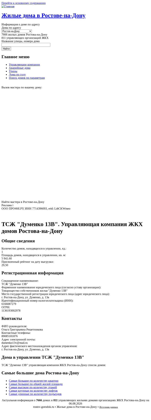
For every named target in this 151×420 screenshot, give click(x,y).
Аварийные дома (19, 67)
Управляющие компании (24, 64)
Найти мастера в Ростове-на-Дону (22, 201)
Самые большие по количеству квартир (33, 380)
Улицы (13, 71)
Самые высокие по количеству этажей (33, 387)
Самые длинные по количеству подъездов (35, 394)
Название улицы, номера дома (20, 41)
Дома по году (17, 74)
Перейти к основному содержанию (23, 3)
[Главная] (7, 6)
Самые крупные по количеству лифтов (33, 390)
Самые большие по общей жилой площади (36, 384)
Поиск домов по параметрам (27, 77)
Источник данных (108, 407)
